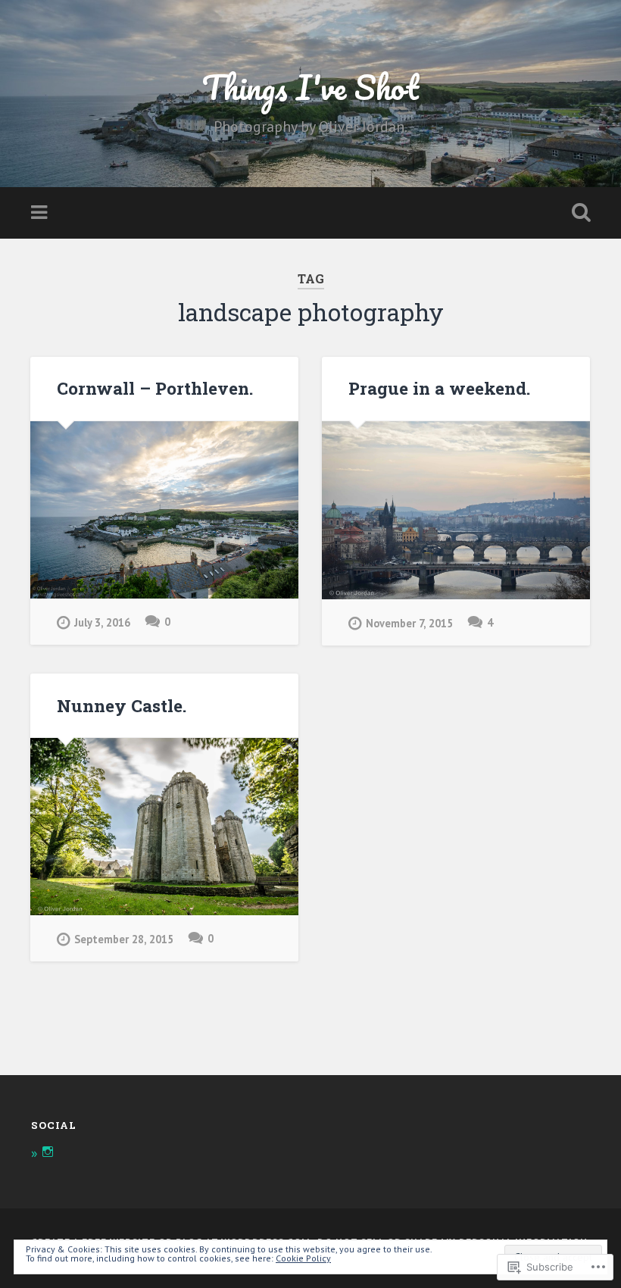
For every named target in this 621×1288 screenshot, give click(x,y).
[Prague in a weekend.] (456, 510)
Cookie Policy (303, 1258)
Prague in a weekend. (439, 388)
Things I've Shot (310, 87)
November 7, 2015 (409, 623)
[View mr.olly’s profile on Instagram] (48, 1152)
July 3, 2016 (102, 622)
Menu (41, 213)
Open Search (578, 213)
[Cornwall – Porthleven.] (164, 510)
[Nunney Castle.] (164, 826)
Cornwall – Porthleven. (155, 388)
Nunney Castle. (121, 705)
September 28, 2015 (123, 939)
